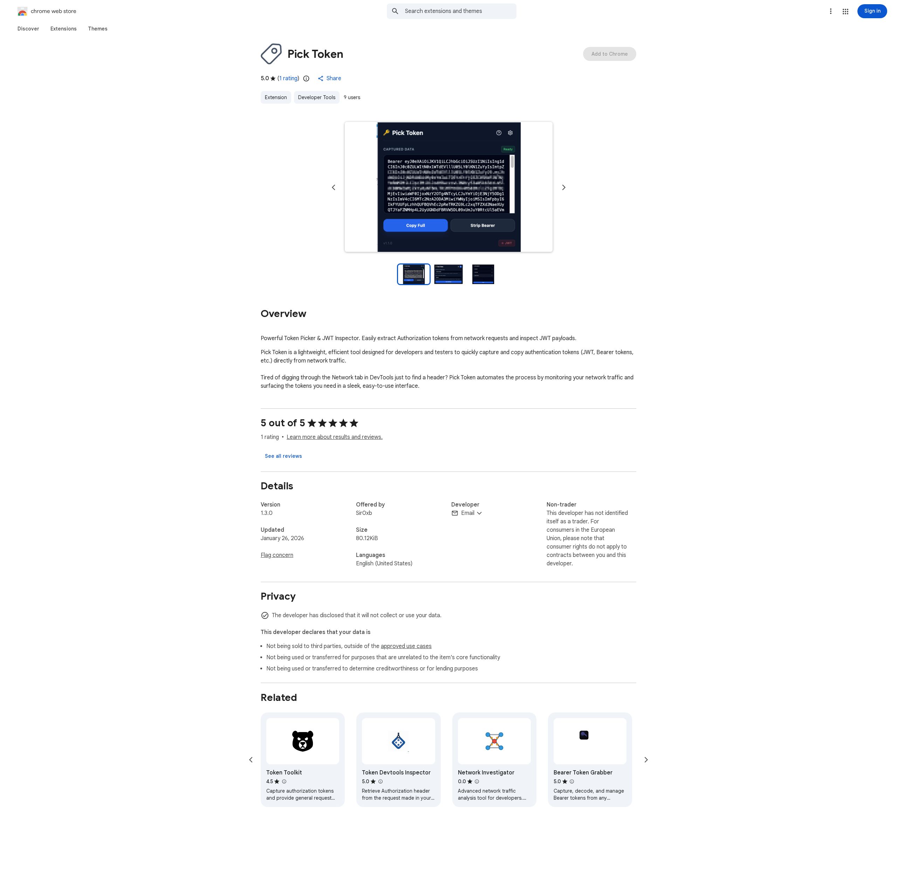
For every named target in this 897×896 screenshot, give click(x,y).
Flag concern (277, 555)
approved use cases (406, 646)
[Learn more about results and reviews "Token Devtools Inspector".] (380, 781)
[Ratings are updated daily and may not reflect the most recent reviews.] (306, 78)
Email (467, 513)
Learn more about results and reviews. (335, 437)
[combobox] (460, 11)
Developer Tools (316, 97)
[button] (845, 12)
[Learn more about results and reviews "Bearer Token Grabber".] (571, 781)
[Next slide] (564, 187)
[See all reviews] (283, 456)
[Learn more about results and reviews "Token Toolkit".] (283, 781)
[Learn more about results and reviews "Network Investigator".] (476, 781)
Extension (276, 97)
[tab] (28, 28)
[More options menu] (831, 11)
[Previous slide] (334, 187)
